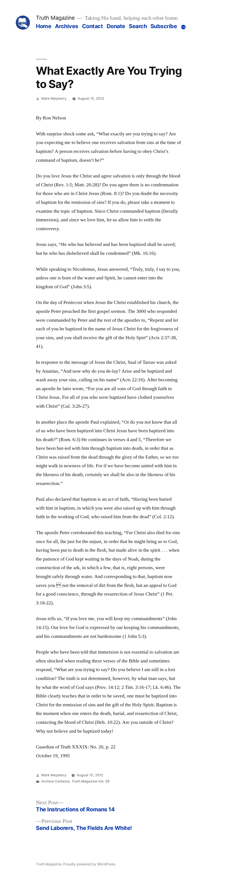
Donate (116, 26)
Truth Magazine (55, 17)
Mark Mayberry (54, 98)
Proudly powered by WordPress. (89, 864)
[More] (183, 27)
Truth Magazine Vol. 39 (91, 781)
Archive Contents (55, 781)
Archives (66, 26)
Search (138, 26)
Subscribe (164, 26)
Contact (92, 26)
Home (43, 26)
